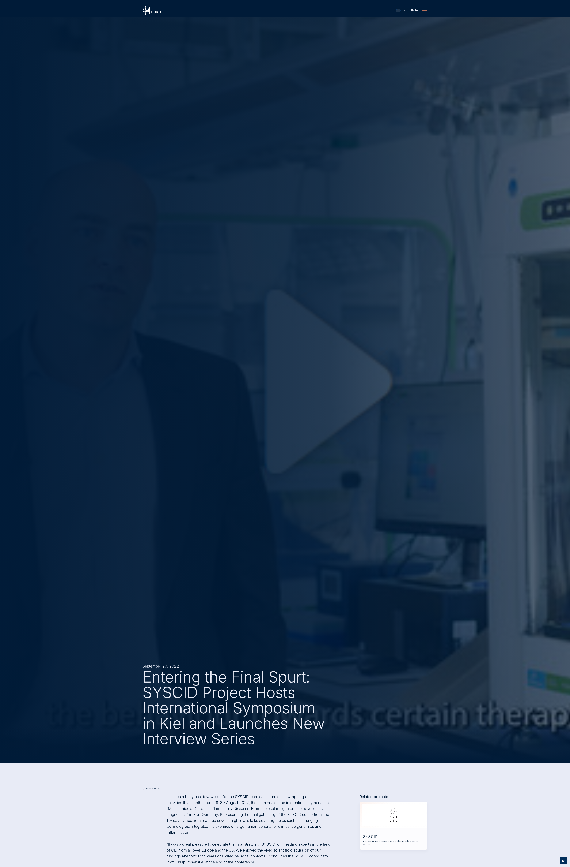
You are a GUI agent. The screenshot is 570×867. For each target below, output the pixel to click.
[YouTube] (412, 10)
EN (398, 11)
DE (404, 11)
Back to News (153, 788)
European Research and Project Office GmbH (153, 10)
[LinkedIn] (416, 10)
